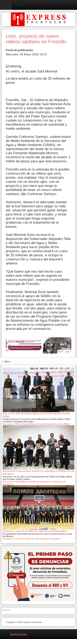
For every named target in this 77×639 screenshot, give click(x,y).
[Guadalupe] (38, 345)
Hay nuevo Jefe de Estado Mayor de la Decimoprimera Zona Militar (36, 424)
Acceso (6, 610)
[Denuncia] (38, 574)
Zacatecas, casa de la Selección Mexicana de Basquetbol (31, 539)
